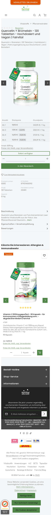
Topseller (43, 463)
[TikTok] (31, 433)
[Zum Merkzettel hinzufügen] (44, 255)
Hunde (41, 467)
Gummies (22, 467)
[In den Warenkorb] (39, 352)
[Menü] (6, 15)
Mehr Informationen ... (25, 487)
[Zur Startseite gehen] (25, 8)
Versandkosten (12, 456)
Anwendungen (20, 463)
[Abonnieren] (44, 414)
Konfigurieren (26, 495)
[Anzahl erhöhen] (47, 158)
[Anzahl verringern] (3, 158)
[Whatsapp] (27, 433)
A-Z (29, 463)
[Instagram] (24, 433)
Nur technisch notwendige (26, 503)
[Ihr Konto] (39, 15)
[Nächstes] (47, 83)
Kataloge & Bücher (25, 470)
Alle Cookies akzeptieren (26, 510)
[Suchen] (34, 15)
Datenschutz (20, 490)
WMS (37, 475)
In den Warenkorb (25, 166)
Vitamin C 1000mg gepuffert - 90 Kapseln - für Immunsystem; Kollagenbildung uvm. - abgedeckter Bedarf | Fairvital (24, 316)
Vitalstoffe (8, 463)
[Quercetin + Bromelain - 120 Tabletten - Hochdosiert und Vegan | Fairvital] (25, 83)
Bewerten (19, 28)
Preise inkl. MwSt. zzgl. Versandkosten (17, 148)
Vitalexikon (32, 467)
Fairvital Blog (40, 470)
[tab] (25, 215)
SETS (35, 463)
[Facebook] (20, 433)
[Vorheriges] (3, 83)
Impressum (31, 490)
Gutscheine (10, 470)
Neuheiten (11, 467)
